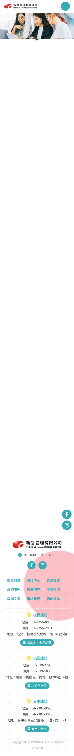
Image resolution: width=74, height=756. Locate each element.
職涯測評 (33, 589)
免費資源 (53, 589)
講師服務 (13, 589)
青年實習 (53, 580)
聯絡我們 (33, 598)
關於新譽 (13, 580)
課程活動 (33, 580)
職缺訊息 (53, 598)
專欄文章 (13, 598)
